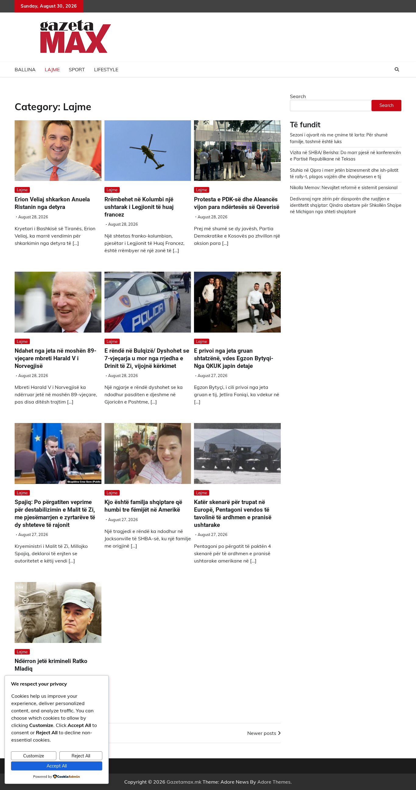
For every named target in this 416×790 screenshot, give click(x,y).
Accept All (57, 766)
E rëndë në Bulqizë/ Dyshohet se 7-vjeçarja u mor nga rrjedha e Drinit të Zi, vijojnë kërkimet (146, 358)
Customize (33, 756)
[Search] (396, 69)
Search (298, 96)
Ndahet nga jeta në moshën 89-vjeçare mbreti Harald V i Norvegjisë (55, 358)
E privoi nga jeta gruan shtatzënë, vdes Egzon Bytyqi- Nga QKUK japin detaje (233, 358)
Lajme (52, 69)
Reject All (81, 756)
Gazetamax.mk (184, 782)
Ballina (25, 69)
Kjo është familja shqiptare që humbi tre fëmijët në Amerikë (143, 506)
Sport (77, 69)
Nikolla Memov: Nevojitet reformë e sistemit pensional (343, 187)
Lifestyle (106, 69)
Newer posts (261, 733)
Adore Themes (274, 782)
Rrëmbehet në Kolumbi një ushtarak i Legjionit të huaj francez (139, 207)
